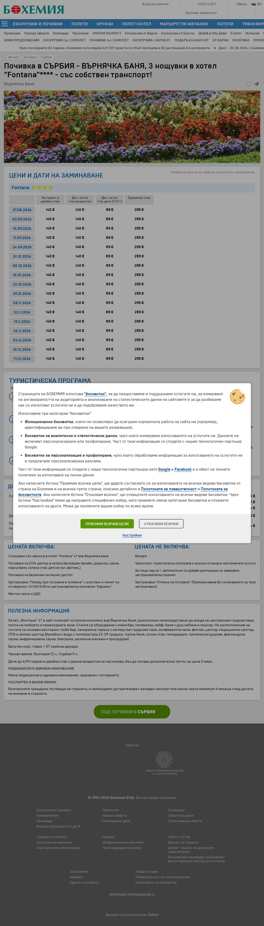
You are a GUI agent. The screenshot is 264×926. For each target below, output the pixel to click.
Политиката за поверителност (168, 488)
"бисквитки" (95, 393)
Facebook (183, 469)
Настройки (132, 535)
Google (164, 469)
